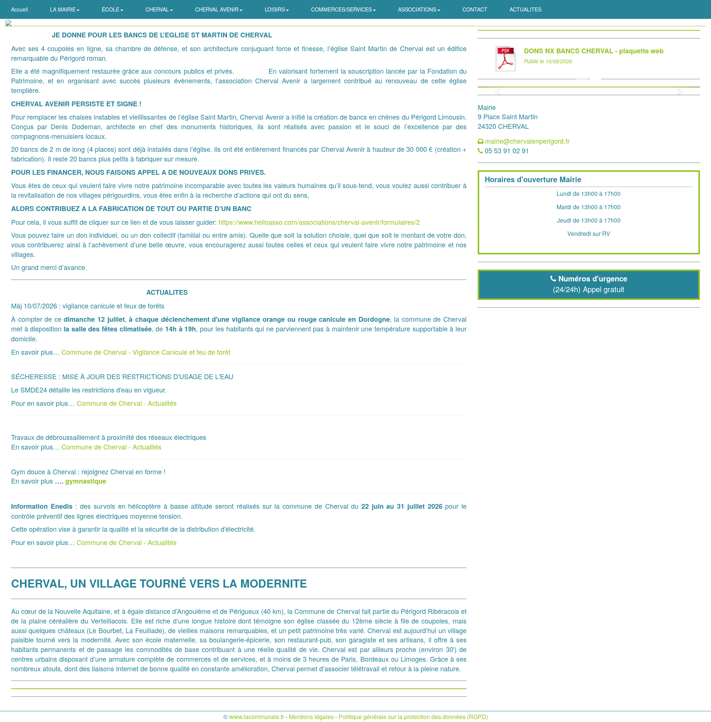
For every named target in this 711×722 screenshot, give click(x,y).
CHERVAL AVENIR (217, 9)
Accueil (19, 9)
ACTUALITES (525, 9)
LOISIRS (275, 9)
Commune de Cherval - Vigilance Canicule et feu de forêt (145, 352)
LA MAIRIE (63, 9)
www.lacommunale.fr (256, 716)
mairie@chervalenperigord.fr (527, 141)
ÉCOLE (111, 9)
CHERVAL (158, 9)
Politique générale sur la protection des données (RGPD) (413, 716)
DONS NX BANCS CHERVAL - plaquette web (594, 51)
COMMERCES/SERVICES (342, 9)
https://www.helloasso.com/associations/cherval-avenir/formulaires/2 (319, 222)
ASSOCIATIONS (418, 9)
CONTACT (475, 9)
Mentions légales (311, 716)
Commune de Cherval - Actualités (127, 403)
